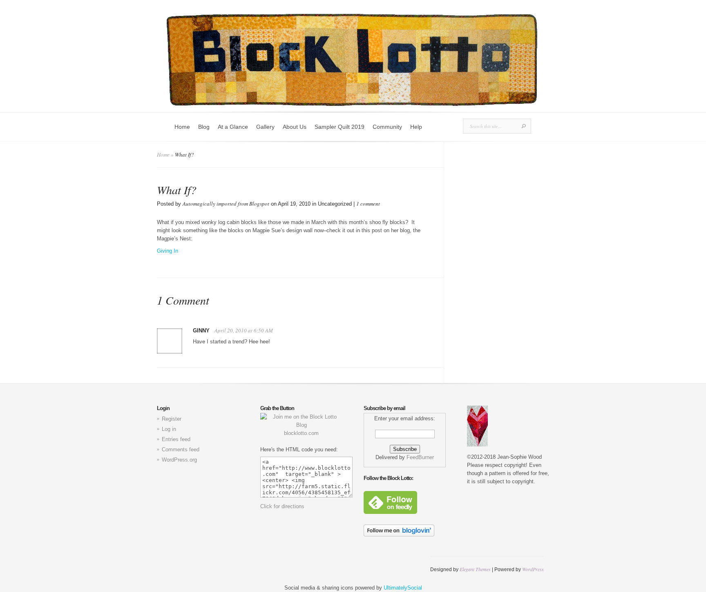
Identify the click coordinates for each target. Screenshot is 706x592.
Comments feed (180, 449)
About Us (294, 126)
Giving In (167, 251)
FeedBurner (420, 457)
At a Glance (233, 126)
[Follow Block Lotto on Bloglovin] (399, 534)
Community (387, 126)
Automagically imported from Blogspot (226, 203)
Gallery (265, 126)
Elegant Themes (475, 569)
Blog (204, 126)
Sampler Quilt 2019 (339, 126)
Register (171, 419)
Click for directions (282, 506)
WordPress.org (179, 460)
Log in (169, 429)
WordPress (533, 569)
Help (416, 126)
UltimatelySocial (403, 588)
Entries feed (176, 439)
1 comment (368, 203)
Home (182, 126)
